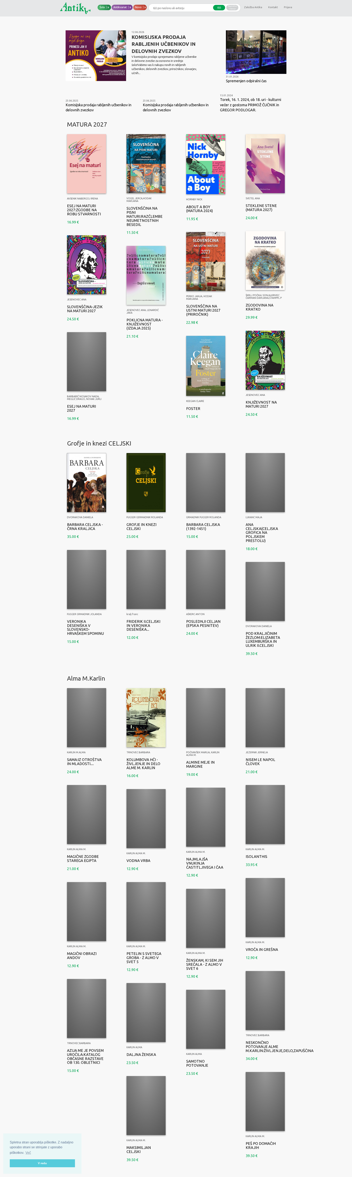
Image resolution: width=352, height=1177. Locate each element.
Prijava (288, 7)
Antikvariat (120, 7)
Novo (138, 7)
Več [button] (28, 1152)
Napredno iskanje (232, 7)
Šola (102, 7)
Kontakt (273, 7)
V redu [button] (42, 1163)
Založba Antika (253, 7)
